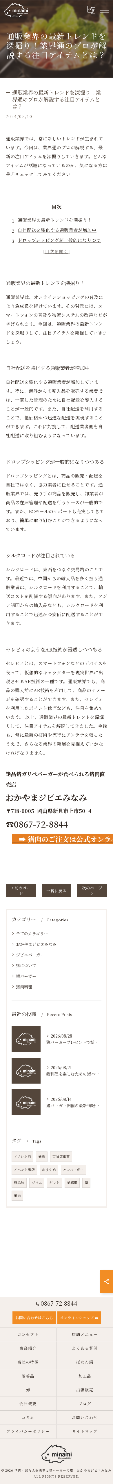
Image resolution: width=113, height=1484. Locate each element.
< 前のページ (21, 890)
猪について (26, 965)
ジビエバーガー (30, 955)
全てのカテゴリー (32, 933)
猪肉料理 (24, 987)
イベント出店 (24, 1169)
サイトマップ (85, 1431)
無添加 (19, 1182)
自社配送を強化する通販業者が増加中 (57, 230)
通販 (41, 1156)
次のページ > (92, 890)
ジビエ (37, 1182)
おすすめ (49, 1169)
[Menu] (104, 9)
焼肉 (17, 1195)
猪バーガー (26, 976)
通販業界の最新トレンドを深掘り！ (55, 220)
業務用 (72, 1182)
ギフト (54, 1182)
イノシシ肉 (22, 1156)
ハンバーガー (73, 1169)
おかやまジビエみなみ (36, 944)
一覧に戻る (56, 890)
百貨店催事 (61, 1156)
